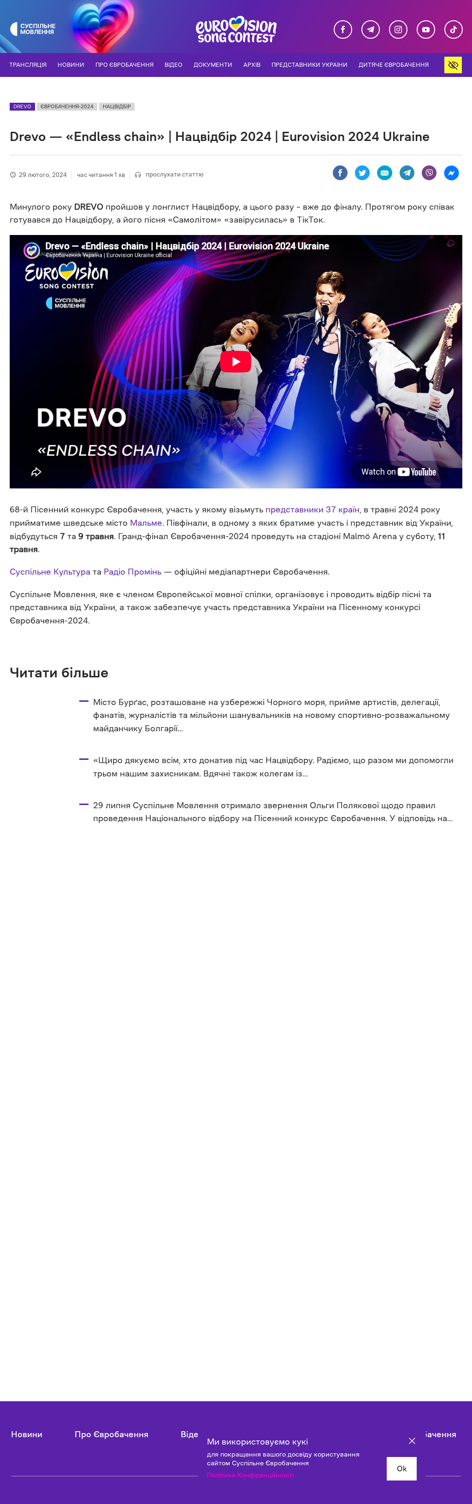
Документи (213, 65)
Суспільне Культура (50, 572)
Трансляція (28, 65)
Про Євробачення (124, 65)
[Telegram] (407, 173)
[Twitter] (362, 173)
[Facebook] (340, 173)
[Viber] (429, 173)
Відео (174, 65)
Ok (402, 1468)
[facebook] (343, 30)
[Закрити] (412, 1442)
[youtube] (426, 30)
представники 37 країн (313, 509)
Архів (251, 65)
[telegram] (370, 30)
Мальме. (147, 523)
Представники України (309, 65)
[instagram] (398, 30)
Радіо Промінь (132, 572)
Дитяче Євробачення (394, 65)
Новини (71, 65)
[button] (453, 65)
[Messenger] (451, 173)
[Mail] (384, 173)
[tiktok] (453, 30)
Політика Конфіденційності (250, 1475)
